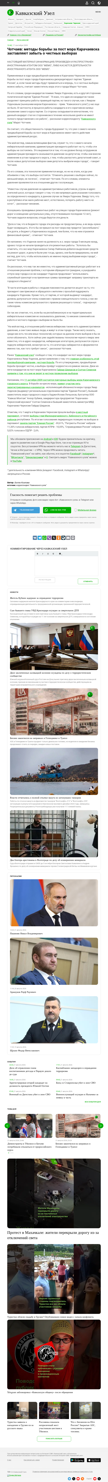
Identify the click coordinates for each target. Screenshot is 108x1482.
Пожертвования (58, 1460)
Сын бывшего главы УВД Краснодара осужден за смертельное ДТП (44, 610)
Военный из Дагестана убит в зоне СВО (29, 1094)
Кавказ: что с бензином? (20, 35)
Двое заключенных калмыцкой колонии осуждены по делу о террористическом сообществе (50, 674)
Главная (10, 40)
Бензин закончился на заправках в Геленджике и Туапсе (38, 738)
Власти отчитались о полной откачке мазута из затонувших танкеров (45, 797)
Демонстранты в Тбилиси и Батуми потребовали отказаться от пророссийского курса (29, 1146)
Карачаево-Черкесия (72, 23)
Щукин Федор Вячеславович (24, 1050)
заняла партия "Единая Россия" (37, 423)
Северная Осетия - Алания (72, 27)
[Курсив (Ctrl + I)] (42, 553)
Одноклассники (34, 457)
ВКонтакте (17, 457)
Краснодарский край (90, 23)
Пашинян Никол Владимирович (26, 933)
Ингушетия (28, 23)
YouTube (17, 461)
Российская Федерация (33, 27)
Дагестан (18, 23)
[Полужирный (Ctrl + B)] (37, 553)
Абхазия (11, 19)
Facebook (75, 453)
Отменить (88, 581)
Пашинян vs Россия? (54, 35)
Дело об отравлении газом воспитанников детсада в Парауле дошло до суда (30, 1071)
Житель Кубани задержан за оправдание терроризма (36, 597)
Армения (49, 19)
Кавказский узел (24, 355)
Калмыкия (58, 23)
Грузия (10, 23)
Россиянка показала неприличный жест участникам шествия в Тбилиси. (50, 1426)
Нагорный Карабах (15, 27)
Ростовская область (52, 27)
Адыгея (28, 19)
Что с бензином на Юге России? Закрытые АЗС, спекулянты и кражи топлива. (83, 1426)
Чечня (29, 31)
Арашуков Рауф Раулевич (23, 991)
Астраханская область (63, 19)
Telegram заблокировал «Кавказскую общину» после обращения (40, 1392)
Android (47, 439)
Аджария (19, 19)
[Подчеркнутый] (48, 553)
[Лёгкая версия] (19, 3)
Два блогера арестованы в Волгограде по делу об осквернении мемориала (47, 859)
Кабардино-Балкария (43, 23)
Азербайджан (38, 19)
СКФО (87, 27)
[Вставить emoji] (60, 553)
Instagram (87, 453)
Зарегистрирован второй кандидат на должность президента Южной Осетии (29, 1084)
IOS (56, 439)
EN (13, 3)
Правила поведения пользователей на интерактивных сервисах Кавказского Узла (63, 1472)
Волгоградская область (84, 19)
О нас (9, 1460)
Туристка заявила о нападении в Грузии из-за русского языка (20, 1425)
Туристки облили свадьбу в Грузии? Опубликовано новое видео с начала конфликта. (50, 1316)
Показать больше (54, 1439)
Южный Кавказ (54, 31)
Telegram (76, 446)
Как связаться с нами (32, 1460)
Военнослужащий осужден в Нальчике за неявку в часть (77, 1096)
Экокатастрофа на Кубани (89, 35)
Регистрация (45, 580)
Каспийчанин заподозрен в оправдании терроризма (76, 1069)
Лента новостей (22, 40)
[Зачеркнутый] (53, 553)
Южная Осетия (39, 31)
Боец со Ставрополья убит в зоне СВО (75, 1082)
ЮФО (64, 31)
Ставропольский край (16, 31)
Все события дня (93, 1102)
